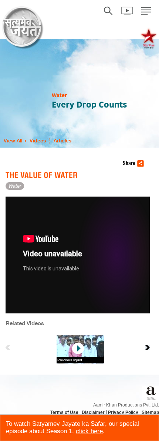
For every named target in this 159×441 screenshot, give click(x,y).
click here (89, 431)
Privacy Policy (123, 412)
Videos (38, 141)
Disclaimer (93, 412)
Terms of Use (64, 412)
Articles (62, 141)
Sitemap (150, 412)
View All (13, 141)
